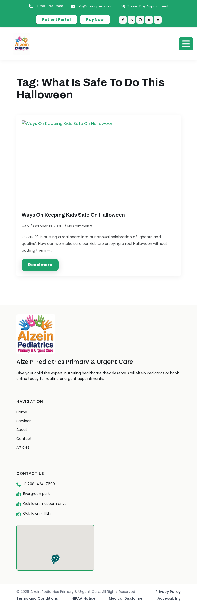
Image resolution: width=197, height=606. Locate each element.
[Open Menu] (186, 43)
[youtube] (149, 20)
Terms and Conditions (37, 598)
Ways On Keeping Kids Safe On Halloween (73, 215)
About (21, 429)
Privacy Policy (168, 591)
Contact (24, 438)
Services (23, 420)
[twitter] (131, 20)
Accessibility (169, 598)
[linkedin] (158, 20)
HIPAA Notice (83, 598)
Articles (22, 447)
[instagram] (140, 20)
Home (21, 412)
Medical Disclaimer (126, 598)
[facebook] (123, 20)
